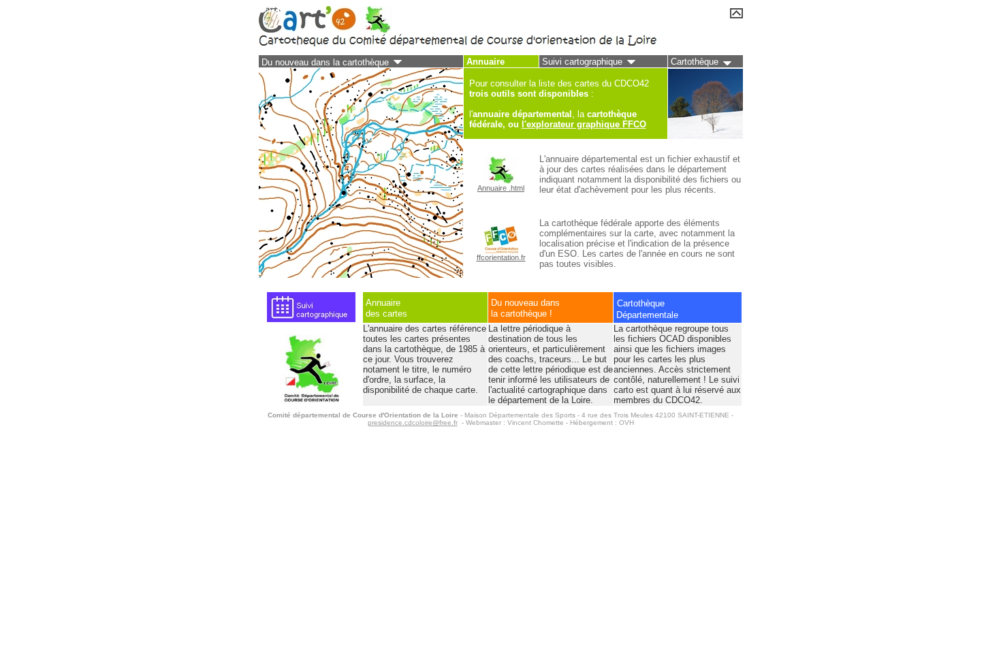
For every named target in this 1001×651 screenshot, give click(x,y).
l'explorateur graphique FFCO (584, 124)
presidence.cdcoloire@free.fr (413, 422)
